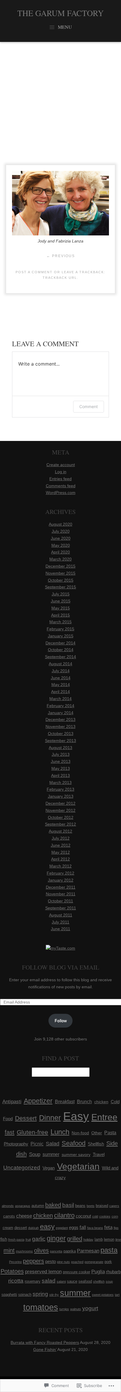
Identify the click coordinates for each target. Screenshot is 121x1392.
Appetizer (38, 1101)
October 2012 (60, 817)
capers (114, 1206)
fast (9, 1132)
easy (47, 1226)
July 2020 (61, 531)
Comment (88, 406)
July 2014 (61, 670)
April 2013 (60, 775)
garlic (39, 1239)
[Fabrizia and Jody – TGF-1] (60, 233)
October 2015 (60, 580)
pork (108, 1261)
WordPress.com (60, 492)
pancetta (56, 1251)
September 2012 (60, 824)
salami (61, 1281)
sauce (72, 1281)
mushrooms (24, 1251)
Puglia (98, 1271)
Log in (60, 471)
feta (108, 1227)
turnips (64, 1309)
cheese (24, 1216)
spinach (24, 1294)
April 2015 (60, 615)
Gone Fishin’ (44, 1349)
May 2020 (60, 545)
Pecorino (15, 1262)
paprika (69, 1251)
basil (68, 1205)
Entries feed (60, 478)
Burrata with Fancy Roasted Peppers (45, 1342)
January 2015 (60, 636)
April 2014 (60, 691)
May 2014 (60, 684)
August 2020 (60, 524)
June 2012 (60, 845)
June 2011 (60, 928)
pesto (50, 1261)
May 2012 (60, 852)
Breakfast (65, 1101)
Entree (104, 1117)
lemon (109, 1239)
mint (9, 1250)
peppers (33, 1261)
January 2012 (60, 880)
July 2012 (61, 838)
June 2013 (60, 761)
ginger (56, 1238)
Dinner (50, 1117)
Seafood (73, 1143)
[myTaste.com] (60, 948)
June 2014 (60, 677)
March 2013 (60, 782)
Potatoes (12, 1271)
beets (91, 1206)
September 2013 (60, 740)
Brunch (84, 1101)
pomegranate (94, 1262)
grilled (74, 1238)
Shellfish (96, 1143)
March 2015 (60, 621)
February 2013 (60, 789)
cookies (104, 1216)
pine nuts (63, 1262)
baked (53, 1205)
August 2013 (60, 747)
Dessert (26, 1118)
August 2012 (60, 831)
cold (95, 1216)
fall (83, 1227)
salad (49, 1281)
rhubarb (113, 1271)
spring (40, 1294)
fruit (28, 1239)
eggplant (62, 1228)
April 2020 (60, 552)
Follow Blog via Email (60, 967)
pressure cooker (76, 1272)
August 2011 (60, 915)
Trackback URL (60, 277)
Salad (52, 1143)
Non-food (80, 1132)
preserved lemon (43, 1271)
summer (51, 1154)
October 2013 (60, 733)
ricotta (15, 1281)
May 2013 (60, 768)
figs (116, 1228)
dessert (20, 1227)
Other (96, 1132)
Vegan (49, 1167)
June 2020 (60, 538)
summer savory (76, 1154)
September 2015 (60, 587)
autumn (37, 1205)
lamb (99, 1239)
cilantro (64, 1215)
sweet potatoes (103, 1294)
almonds (8, 1206)
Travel (99, 1154)
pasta (108, 1250)
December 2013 (60, 719)
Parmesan (88, 1251)
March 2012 (60, 866)
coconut (83, 1215)
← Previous (60, 256)
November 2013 (60, 726)
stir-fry (54, 1294)
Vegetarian (78, 1166)
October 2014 (60, 649)
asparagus (22, 1206)
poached (77, 1262)
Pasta (110, 1132)
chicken (101, 1101)
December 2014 (60, 643)
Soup (34, 1154)
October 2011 (60, 901)
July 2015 (61, 594)
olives (41, 1250)
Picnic (37, 1143)
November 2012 (60, 810)
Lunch (60, 1132)
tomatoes (40, 1307)
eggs (73, 1227)
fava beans (95, 1228)
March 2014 (60, 698)
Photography (16, 1144)
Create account (60, 464)
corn (115, 1216)
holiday (88, 1239)
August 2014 (60, 663)
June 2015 (60, 601)
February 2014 (60, 705)
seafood (85, 1281)
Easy (76, 1116)
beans (80, 1205)
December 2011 (60, 887)
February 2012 (60, 873)
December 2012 (60, 803)
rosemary (33, 1281)
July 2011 (60, 922)
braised (102, 1205)
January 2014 (60, 712)
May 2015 (60, 608)
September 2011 (60, 908)
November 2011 (60, 894)
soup (109, 1281)
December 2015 (60, 566)
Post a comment (34, 272)
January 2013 (60, 796)
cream (8, 1227)
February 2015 (60, 629)
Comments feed (60, 485)
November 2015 (60, 573)
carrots (9, 1216)
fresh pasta (16, 1239)
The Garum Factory (60, 12)
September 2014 (60, 656)
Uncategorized (21, 1167)
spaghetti (9, 1294)
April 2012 (60, 859)
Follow (61, 1020)
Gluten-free (32, 1132)
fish (3, 1239)
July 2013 (61, 754)
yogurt (90, 1308)
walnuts (75, 1309)
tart (117, 1294)
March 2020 (60, 559)
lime (118, 1239)
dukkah (33, 1228)
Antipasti (11, 1101)
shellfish (99, 1281)
